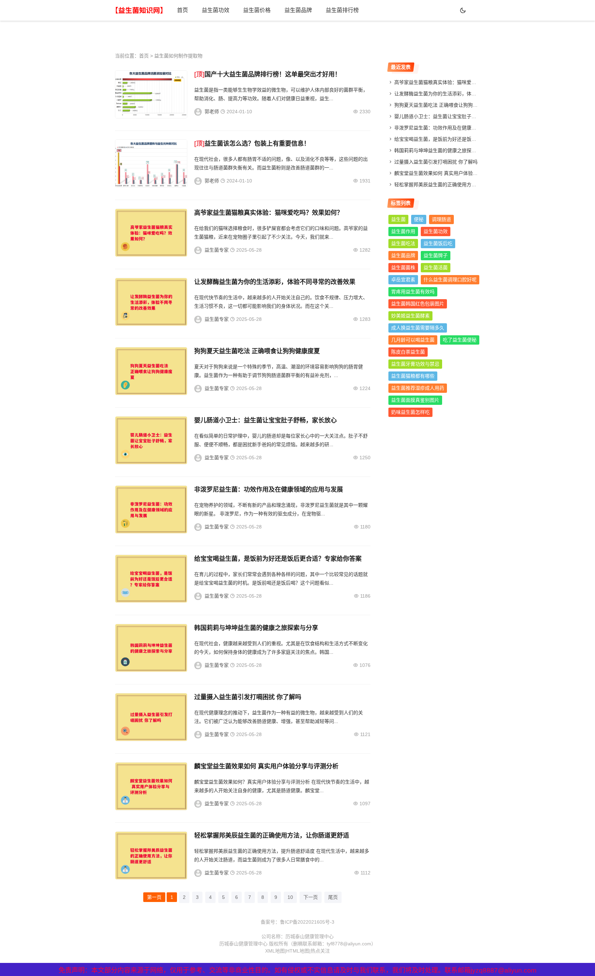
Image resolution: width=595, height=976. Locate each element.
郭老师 (212, 111)
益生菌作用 (403, 231)
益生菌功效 (215, 10)
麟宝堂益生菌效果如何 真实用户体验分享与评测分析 (266, 766)
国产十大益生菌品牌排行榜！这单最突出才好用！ (273, 74)
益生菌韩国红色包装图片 (417, 303)
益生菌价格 (257, 10)
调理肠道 (441, 219)
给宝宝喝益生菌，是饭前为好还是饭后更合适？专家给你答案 (278, 558)
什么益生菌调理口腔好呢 (450, 279)
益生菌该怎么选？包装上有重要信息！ (257, 143)
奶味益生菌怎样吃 (410, 412)
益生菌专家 (217, 250)
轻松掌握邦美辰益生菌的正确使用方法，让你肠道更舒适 (271, 835)
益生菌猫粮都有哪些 (413, 376)
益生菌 (398, 219)
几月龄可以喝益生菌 (413, 340)
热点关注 (320, 951)
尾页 (333, 897)
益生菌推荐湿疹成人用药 (417, 388)
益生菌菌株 (403, 267)
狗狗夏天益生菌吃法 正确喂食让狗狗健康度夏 (257, 351)
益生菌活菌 (436, 267)
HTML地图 (297, 951)
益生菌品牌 (298, 10)
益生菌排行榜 (342, 10)
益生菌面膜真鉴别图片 (415, 400)
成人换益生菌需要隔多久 (417, 327)
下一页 (310, 897)
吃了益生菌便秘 (460, 340)
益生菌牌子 (436, 255)
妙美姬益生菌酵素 (410, 315)
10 (290, 897)
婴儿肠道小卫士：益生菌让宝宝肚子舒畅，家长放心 (265, 420)
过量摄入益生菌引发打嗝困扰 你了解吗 (247, 697)
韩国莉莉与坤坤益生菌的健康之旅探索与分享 (256, 628)
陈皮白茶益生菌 (408, 352)
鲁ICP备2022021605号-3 (307, 922)
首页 (182, 10)
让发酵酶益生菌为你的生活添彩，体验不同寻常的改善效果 (274, 282)
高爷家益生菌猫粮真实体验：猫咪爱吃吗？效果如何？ (268, 212)
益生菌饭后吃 (438, 243)
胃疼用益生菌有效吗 (413, 291)
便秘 (419, 219)
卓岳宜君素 (403, 279)
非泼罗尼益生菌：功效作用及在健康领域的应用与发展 (268, 489)
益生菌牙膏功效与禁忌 (415, 364)
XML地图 (275, 951)
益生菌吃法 (403, 243)
